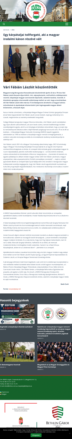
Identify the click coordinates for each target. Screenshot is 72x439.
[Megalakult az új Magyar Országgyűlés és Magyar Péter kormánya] (54, 352)
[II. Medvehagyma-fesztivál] (17, 352)
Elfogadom (36, 435)
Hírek (13, 30)
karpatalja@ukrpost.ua (25, 386)
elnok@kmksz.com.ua (11, 386)
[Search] (4, 24)
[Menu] (66, 24)
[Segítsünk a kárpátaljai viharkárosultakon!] (17, 314)
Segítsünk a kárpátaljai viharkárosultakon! (16, 327)
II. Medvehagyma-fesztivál (10, 365)
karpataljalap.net (15, 289)
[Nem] (70, 433)
